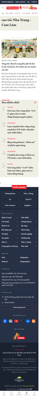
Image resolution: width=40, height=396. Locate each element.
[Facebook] (5, 321)
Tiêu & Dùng (20, 2)
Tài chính (26, 13)
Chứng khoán (7, 2)
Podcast (5, 261)
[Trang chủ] (3, 13)
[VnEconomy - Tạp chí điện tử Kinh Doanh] (19, 187)
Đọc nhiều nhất (10, 102)
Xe (28, 2)
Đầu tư (18, 13)
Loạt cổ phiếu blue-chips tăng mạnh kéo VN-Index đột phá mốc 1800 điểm (21, 130)
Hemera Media (28, 386)
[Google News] (11, 321)
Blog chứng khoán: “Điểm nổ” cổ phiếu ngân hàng (21, 143)
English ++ (28, 205)
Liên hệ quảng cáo (19, 307)
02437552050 (9, 302)
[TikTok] (22, 321)
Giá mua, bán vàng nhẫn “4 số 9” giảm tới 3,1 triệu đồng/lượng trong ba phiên (21, 114)
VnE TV (34, 2)
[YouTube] (16, 321)
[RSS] (34, 321)
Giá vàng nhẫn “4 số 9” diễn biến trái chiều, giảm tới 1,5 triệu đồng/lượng (20, 171)
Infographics (25, 261)
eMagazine (24, 257)
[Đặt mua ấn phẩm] (33, 7)
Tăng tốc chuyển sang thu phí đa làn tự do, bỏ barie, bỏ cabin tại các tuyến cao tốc (19, 67)
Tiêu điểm (9, 13)
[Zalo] (28, 321)
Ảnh (3, 257)
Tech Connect (10, 205)
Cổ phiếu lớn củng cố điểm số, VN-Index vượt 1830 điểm (21, 156)
